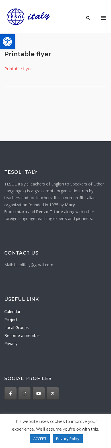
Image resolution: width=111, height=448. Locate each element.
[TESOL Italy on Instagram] (24, 393)
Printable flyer (18, 68)
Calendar (12, 311)
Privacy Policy (67, 438)
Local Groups (16, 327)
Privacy (10, 343)
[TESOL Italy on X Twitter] (52, 393)
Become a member (22, 335)
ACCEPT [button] (39, 438)
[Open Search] (88, 18)
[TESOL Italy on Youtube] (38, 393)
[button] (7, 41)
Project (11, 319)
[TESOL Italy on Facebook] (10, 393)
